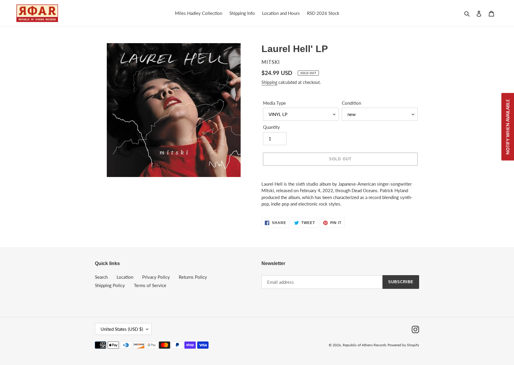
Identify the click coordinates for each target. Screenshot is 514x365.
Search (101, 277)
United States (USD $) (122, 329)
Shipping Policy (110, 285)
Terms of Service (150, 285)
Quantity (271, 127)
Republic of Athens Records (364, 345)
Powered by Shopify (403, 345)
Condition (351, 103)
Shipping (269, 82)
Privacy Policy (156, 277)
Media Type (274, 103)
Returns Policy (193, 277)
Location (125, 277)
